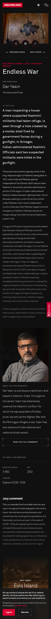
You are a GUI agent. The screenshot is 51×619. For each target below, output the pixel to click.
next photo (35, 52)
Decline (25, 612)
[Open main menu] (46, 5)
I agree (8, 612)
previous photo (17, 52)
